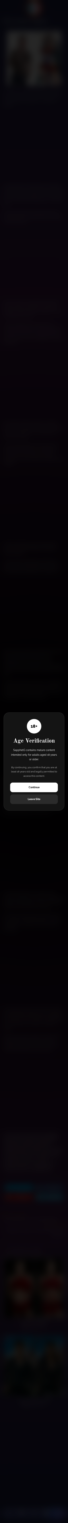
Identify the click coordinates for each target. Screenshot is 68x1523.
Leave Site (34, 799)
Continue (34, 787)
